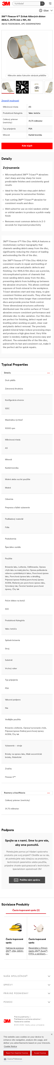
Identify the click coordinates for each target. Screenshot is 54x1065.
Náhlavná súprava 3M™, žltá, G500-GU (15, 951)
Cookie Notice (10, 1046)
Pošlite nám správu (30, 880)
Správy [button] (8, 985)
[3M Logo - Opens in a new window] (6, 3)
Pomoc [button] (8, 1002)
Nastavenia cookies (22, 1022)
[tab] (26, 910)
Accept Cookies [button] (40, 1053)
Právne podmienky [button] (16, 993)
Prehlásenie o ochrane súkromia (27, 1019)
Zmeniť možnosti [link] (10, 101)
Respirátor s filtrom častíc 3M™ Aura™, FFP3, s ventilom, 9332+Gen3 (38, 951)
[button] (12, 1059)
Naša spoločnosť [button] (16, 976)
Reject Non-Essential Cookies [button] (17, 1053)
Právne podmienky (21, 1017)
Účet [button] (46, 11)
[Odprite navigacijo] (50, 4)
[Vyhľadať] (42, 3)
